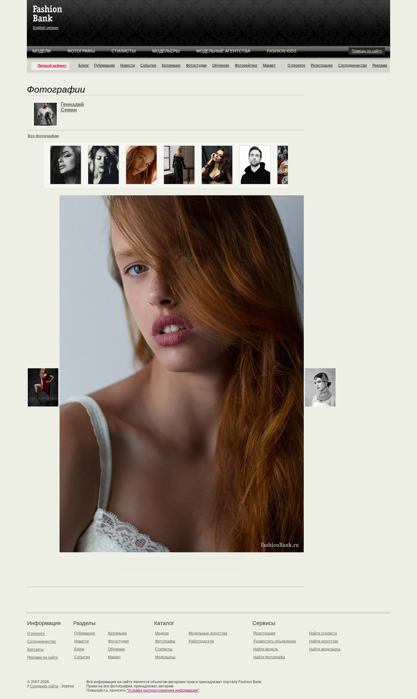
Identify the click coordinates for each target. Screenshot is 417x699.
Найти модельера (324, 649)
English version (46, 28)
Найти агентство (323, 641)
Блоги (83, 65)
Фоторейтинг (246, 65)
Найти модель (265, 649)
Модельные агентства (223, 51)
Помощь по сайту (367, 51)
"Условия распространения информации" (163, 690)
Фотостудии (196, 65)
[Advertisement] (210, 15)
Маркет (269, 65)
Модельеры (165, 51)
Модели (41, 51)
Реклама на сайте (42, 657)
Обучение (220, 65)
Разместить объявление (274, 641)
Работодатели (201, 641)
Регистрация (322, 65)
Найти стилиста (323, 633)
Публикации (104, 65)
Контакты (35, 649)
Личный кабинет (52, 66)
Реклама (379, 65)
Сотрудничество (352, 65)
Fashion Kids (281, 51)
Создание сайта (44, 686)
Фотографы (81, 51)
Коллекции (171, 65)
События (148, 65)
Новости (127, 65)
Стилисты (123, 51)
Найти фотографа (269, 657)
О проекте (296, 65)
